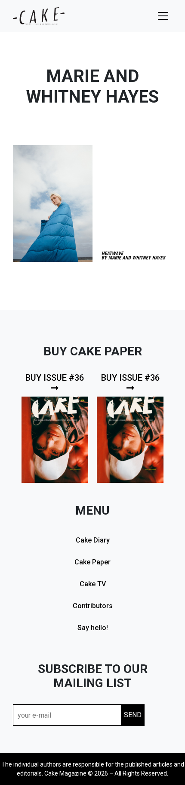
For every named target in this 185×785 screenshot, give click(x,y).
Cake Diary (93, 540)
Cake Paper (92, 562)
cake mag (39, 15)
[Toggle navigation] (163, 16)
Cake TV (93, 584)
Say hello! (92, 628)
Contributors (93, 606)
